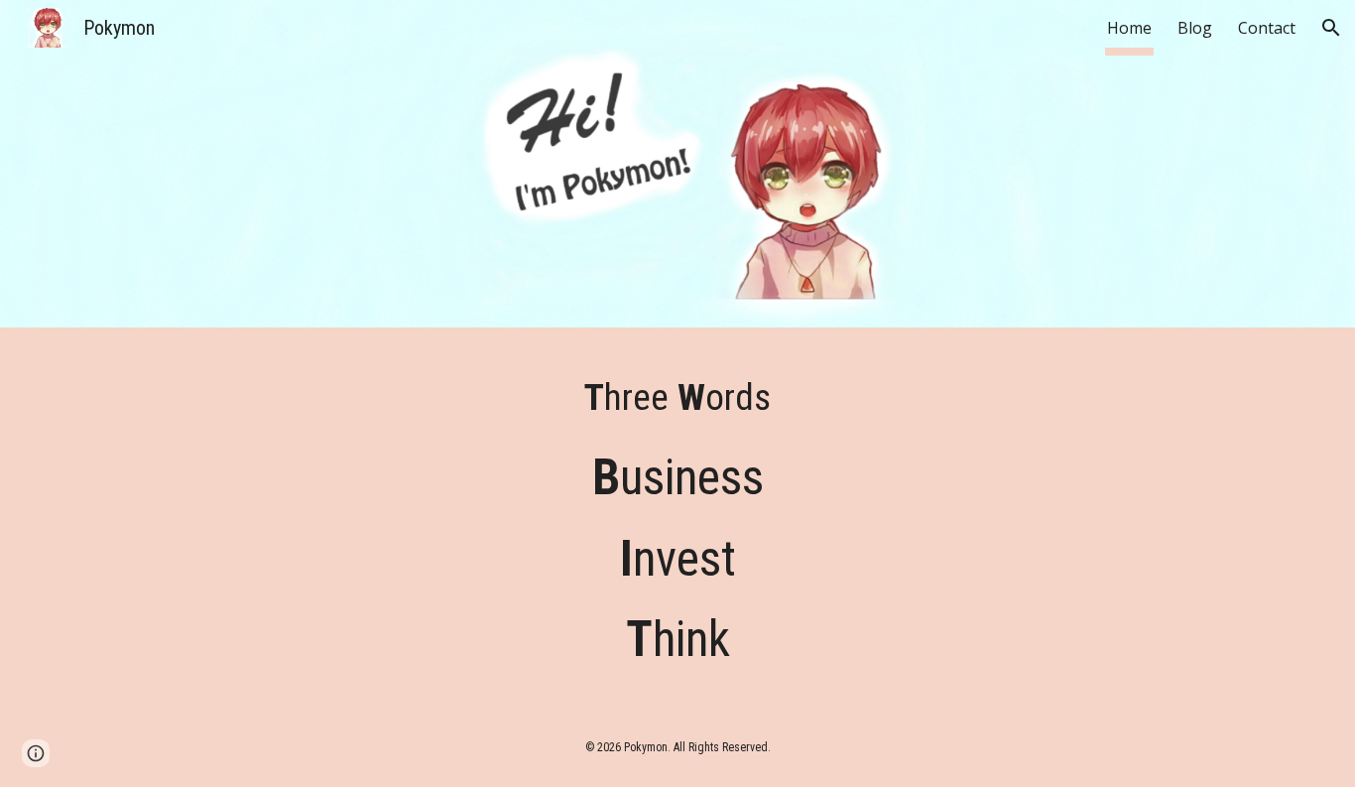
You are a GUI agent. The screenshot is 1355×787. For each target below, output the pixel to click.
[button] (1331, 28)
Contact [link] (1266, 28)
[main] (677, 397)
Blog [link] (1194, 28)
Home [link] (1129, 28)
